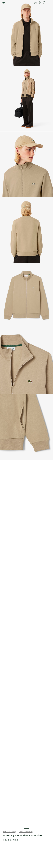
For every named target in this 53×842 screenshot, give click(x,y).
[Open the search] (44, 2)
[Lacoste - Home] (3, 2)
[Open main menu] (50, 2)
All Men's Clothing (9, 832)
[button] (39, 2)
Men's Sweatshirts (25, 832)
